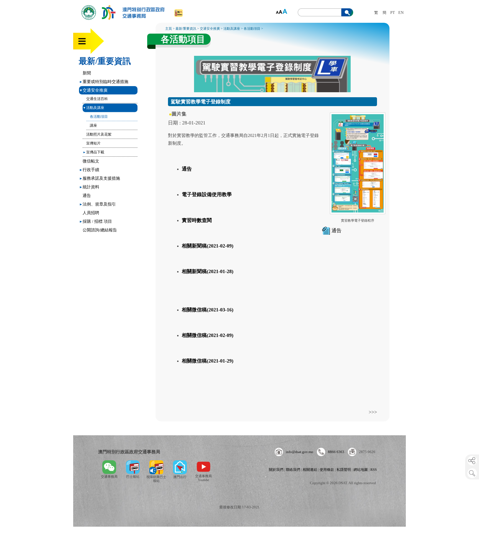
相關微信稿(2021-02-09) (207, 335)
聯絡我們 (293, 470)
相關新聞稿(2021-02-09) (207, 246)
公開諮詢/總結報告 (100, 230)
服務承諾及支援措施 (100, 178)
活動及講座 (93, 108)
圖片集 (179, 114)
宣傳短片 (93, 143)
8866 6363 (336, 452)
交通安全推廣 (94, 90)
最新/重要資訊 (105, 61)
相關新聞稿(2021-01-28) (207, 271)
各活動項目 (99, 116)
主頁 (168, 29)
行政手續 (89, 170)
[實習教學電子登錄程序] (357, 214)
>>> (373, 412)
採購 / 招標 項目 (96, 221)
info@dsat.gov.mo (299, 452)
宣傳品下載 (93, 152)
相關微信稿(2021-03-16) (207, 309)
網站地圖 (360, 470)
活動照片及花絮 (98, 134)
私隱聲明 (344, 470)
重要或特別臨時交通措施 (104, 81)
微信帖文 (91, 161)
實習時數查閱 (197, 220)
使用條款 (327, 470)
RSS (373, 470)
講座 (93, 125)
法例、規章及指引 (98, 204)
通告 (87, 195)
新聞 (87, 73)
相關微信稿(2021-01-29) (207, 361)
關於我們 (276, 470)
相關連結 (310, 470)
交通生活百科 (97, 99)
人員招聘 (91, 213)
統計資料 (89, 187)
